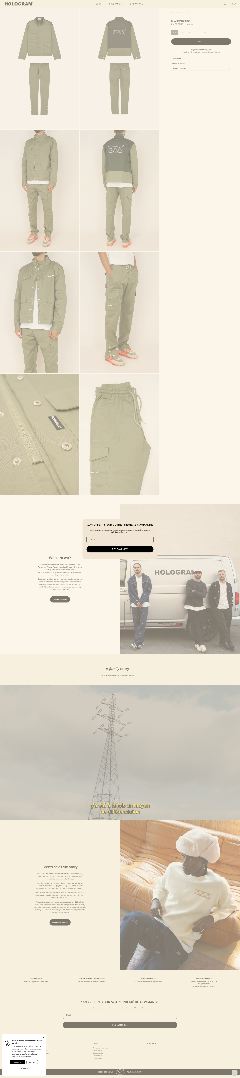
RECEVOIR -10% (120, 549)
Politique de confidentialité (21, 1057)
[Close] (155, 522)
